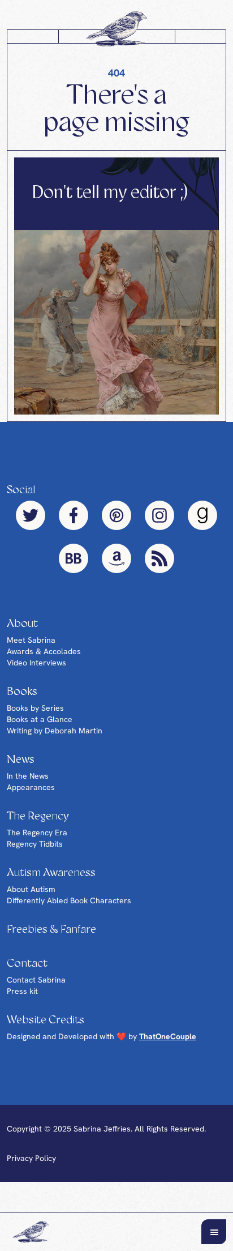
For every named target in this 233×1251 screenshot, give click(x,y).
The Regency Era (37, 832)
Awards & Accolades (44, 651)
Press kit (22, 991)
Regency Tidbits (35, 844)
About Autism (31, 889)
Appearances (31, 787)
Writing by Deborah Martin (54, 730)
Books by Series (35, 708)
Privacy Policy (31, 1158)
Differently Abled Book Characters (69, 900)
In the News (28, 776)
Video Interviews (36, 662)
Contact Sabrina (36, 980)
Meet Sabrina (31, 640)
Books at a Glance (39, 719)
